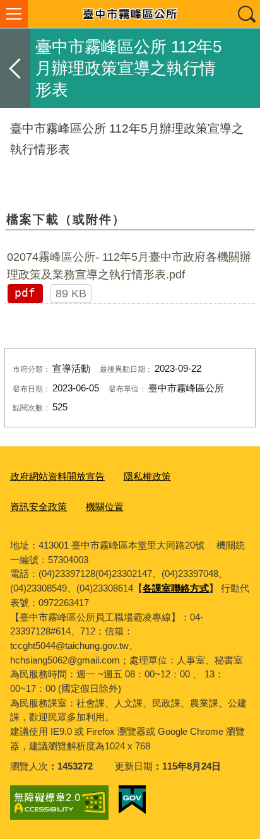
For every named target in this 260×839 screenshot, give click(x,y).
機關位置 (105, 506)
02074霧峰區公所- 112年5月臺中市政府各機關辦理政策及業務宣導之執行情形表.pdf (129, 266)
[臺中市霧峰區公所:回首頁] (130, 14)
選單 (14, 14)
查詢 (246, 14)
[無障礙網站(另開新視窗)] (59, 802)
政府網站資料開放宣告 (57, 476)
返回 (15, 68)
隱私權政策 (147, 476)
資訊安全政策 (38, 506)
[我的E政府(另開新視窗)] (132, 799)
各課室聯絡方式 (176, 588)
